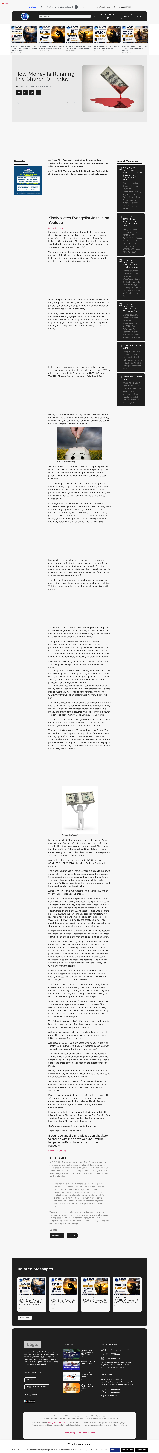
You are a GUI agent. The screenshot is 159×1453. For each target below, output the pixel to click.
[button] (19, 92)
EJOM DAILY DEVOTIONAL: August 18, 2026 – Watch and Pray (106, 47)
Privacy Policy (141, 1450)
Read (20, 1308)
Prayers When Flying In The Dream (87, 1375)
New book (32, 7)
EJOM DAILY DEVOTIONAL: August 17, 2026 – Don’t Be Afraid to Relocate (134, 48)
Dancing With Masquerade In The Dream (87, 1352)
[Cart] (94, 16)
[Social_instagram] (108, 18)
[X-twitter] (106, 14)
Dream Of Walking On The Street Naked (88, 1386)
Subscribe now (55, 228)
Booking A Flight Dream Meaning (88, 1362)
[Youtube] (110, 14)
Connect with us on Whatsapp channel (57, 7)
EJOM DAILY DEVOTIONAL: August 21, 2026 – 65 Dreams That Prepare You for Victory (24, 48)
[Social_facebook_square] (114, 14)
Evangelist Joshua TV (58, 1151)
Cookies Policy (127, 1450)
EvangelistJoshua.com (56, 1423)
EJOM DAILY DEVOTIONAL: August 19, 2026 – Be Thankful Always (79, 47)
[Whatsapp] (76, 7)
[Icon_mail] (101, 14)
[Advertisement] (79, 140)
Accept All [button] (114, 1450)
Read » (83, 1357)
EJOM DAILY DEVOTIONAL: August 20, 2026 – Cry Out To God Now (51, 47)
